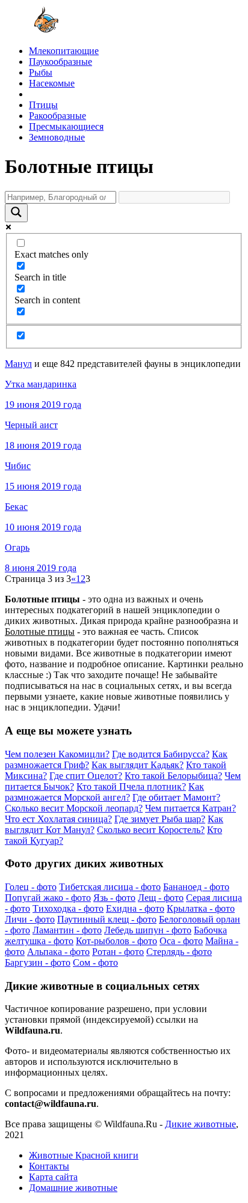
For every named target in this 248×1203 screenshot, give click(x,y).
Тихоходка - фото (68, 908)
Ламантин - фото (67, 930)
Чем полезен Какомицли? (57, 754)
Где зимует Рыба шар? (159, 819)
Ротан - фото (118, 952)
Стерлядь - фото (179, 952)
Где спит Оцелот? (85, 776)
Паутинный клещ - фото (107, 919)
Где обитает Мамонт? (176, 797)
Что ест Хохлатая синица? (58, 819)
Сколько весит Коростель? (151, 830)
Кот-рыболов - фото (116, 941)
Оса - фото (181, 941)
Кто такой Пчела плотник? (131, 786)
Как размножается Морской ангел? (104, 791)
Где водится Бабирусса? (160, 754)
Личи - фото (30, 919)
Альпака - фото (58, 952)
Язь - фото (114, 897)
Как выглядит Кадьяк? (137, 765)
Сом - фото (95, 962)
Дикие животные (200, 1124)
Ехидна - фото (135, 908)
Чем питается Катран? (190, 808)
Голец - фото (31, 887)
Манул (18, 364)
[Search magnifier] (16, 213)
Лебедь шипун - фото (147, 930)
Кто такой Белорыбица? (173, 776)
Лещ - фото (161, 897)
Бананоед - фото (196, 887)
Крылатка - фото (201, 908)
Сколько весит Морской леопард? (74, 808)
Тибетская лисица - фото (110, 887)
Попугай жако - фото (48, 897)
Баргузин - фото (37, 962)
